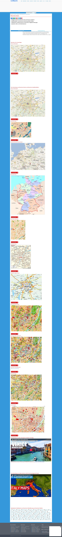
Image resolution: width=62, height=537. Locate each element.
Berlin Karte (37, 510)
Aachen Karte (19, 509)
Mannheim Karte (38, 511)
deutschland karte (22, 14)
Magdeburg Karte (39, 516)
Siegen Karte (27, 510)
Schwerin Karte (34, 518)
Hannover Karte (40, 518)
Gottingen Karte (38, 517)
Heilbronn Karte (44, 517)
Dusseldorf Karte (25, 517)
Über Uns (43, 531)
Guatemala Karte (13, 527)
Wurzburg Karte (32, 510)
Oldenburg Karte (16, 518)
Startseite (15, 14)
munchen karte (27, 14)
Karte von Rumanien (23, 531)
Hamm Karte (23, 511)
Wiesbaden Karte (48, 519)
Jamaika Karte (12, 531)
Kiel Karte (45, 509)
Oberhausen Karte (36, 519)
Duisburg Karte (18, 514)
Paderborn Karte (22, 518)
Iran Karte (37, 526)
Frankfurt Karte (47, 510)
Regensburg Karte (45, 516)
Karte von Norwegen (23, 530)
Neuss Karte (31, 519)
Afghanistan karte (34, 529)
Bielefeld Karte (13, 511)
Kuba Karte (17, 527)
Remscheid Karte (13, 517)
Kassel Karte (36, 514)
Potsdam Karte (44, 511)
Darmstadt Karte (44, 512)
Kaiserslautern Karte (30, 514)
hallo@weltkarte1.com (46, 529)
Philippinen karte (38, 528)
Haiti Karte (17, 529)
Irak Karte (33, 527)
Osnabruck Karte (21, 510)
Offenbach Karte (46, 514)
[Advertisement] (31, 7)
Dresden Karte (46, 518)
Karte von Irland (27, 528)
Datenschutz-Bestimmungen (45, 532)
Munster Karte (30, 513)
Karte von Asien (33, 524)
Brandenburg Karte (24, 509)
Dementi (46, 531)
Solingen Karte (43, 519)
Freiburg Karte (16, 519)
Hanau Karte (28, 511)
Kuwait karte (37, 530)
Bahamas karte (12, 526)
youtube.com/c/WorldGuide (39, 461)
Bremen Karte (47, 513)
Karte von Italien (23, 528)
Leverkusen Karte (16, 513)
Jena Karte (20, 519)
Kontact (43, 524)
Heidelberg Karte (26, 516)
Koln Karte (42, 510)
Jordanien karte (38, 529)
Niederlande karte (27, 526)
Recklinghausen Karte (14, 512)
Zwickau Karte (41, 513)
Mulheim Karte (16, 510)
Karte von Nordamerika (13, 524)
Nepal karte (37, 531)
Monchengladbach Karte (23, 513)
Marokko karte (33, 530)
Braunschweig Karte (15, 516)
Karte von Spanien (23, 529)
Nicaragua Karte (13, 530)
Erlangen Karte (24, 514)
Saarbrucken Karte (28, 518)
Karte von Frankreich (23, 527)
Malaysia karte (33, 528)
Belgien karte (22, 526)
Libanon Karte (36, 527)
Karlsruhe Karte (26, 519)
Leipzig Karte (12, 514)
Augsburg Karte (31, 512)
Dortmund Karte (19, 517)
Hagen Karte (21, 516)
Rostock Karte (20, 512)
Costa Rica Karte (13, 529)
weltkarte (18, 14)
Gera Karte (35, 509)
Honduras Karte (17, 531)
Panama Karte (17, 530)
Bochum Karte (18, 511)
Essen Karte (13, 509)
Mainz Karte (33, 511)
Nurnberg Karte (26, 512)
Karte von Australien (13, 528)
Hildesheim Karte (40, 509)
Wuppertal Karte (36, 513)
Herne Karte (40, 514)
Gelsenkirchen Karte (31, 517)
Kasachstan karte (34, 531)
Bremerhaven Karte (38, 512)
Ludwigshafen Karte (33, 516)
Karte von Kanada (17, 526)
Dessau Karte (30, 509)
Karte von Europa (23, 524)
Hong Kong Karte (34, 526)
